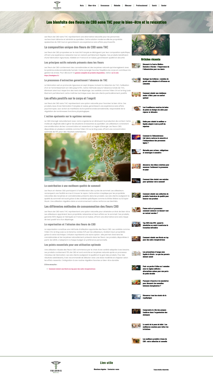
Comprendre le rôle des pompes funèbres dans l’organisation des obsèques (155, 312)
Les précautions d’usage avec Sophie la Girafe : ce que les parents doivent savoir (156, 254)
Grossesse (105, 5)
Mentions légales (100, 369)
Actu (82, 5)
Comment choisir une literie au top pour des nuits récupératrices (72, 269)
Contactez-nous (113, 369)
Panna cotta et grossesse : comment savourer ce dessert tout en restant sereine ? (156, 210)
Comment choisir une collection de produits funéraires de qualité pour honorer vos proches (156, 196)
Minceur (128, 5)
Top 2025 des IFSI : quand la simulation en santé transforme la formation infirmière (155, 225)
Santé (154, 5)
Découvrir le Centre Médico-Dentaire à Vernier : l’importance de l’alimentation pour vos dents (156, 66)
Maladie (117, 5)
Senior (163, 5)
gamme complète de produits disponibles (90, 73)
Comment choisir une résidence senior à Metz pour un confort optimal (154, 95)
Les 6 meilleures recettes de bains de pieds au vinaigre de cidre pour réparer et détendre (155, 109)
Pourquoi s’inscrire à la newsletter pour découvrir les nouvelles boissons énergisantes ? (156, 283)
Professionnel (141, 5)
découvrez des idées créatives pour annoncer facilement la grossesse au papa (156, 167)
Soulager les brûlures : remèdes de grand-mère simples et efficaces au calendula (156, 81)
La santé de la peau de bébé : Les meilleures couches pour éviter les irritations (155, 326)
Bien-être (92, 5)
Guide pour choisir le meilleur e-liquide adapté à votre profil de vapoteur (155, 123)
